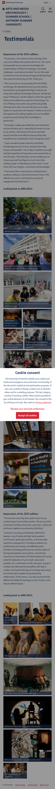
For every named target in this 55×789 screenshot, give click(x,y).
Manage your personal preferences (27, 408)
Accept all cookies (27, 415)
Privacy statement (43, 402)
